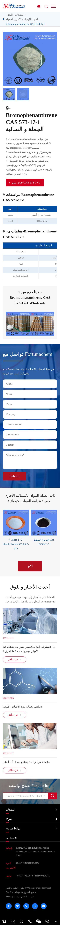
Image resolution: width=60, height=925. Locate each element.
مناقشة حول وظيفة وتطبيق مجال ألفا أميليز (26, 762)
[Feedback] (47, 921)
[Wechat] (38, 921)
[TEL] (30, 921)
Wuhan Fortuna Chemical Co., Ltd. (28, 890)
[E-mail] (13, 921)
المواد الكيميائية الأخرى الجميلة (22, 19)
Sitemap (9, 896)
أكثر (30, 566)
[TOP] (55, 921)
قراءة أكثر (14, 659)
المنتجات (19, 14)
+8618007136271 (41, 875)
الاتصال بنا (11, 838)
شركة (9, 819)
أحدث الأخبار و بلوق (30, 587)
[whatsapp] (21, 921)
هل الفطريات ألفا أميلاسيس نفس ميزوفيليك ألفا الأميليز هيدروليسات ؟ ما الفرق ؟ (29, 649)
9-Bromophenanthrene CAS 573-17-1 (25, 24)
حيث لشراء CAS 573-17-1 (24, 182)
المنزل (9, 14)
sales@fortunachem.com (27, 863)
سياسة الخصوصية (25, 896)
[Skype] (4, 921)
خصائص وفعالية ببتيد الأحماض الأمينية (23, 706)
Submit (14, 476)
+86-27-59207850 (24, 875)
